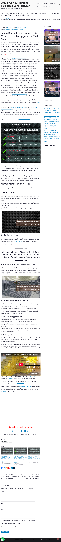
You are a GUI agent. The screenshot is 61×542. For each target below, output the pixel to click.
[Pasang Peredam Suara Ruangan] (52, 37)
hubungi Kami (4, 391)
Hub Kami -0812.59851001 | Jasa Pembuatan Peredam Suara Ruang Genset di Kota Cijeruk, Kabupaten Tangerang (31, 476)
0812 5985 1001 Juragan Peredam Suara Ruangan (15, 4)
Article (43, 6)
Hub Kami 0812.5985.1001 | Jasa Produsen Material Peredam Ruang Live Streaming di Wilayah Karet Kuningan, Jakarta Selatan (51, 118)
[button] (55, 3)
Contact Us (48, 6)
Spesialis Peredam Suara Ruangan (19, 94)
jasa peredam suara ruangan (19, 58)
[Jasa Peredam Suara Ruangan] (52, 72)
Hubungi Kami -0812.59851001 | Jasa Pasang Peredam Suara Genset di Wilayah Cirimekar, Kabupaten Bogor (10, 476)
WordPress (49, 539)
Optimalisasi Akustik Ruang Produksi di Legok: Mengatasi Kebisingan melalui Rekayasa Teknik (51, 126)
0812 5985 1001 (21, 431)
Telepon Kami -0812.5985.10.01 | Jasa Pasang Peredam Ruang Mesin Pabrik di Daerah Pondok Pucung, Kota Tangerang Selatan (6, 458)
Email (2, 509)
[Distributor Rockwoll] (52, 54)
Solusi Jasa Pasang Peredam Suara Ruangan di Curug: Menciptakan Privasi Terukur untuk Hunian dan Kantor (52, 139)
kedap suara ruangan (34, 376)
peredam (11, 378)
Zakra (44, 539)
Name (2, 503)
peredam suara (20, 383)
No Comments (20, 29)
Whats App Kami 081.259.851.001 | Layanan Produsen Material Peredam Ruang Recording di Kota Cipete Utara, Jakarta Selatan (52, 111)
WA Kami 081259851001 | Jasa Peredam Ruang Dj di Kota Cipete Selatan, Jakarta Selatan (51, 132)
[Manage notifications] (58, 539)
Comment (3, 491)
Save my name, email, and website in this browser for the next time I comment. (19, 520)
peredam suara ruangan (24, 119)
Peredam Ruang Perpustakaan (10, 29)
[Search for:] (52, 100)
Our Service (52, 3)
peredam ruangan (18, 241)
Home (38, 3)
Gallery (39, 6)
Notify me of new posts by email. (9, 526)
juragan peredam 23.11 (21, 27)
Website (2, 515)
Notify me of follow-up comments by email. (11, 523)
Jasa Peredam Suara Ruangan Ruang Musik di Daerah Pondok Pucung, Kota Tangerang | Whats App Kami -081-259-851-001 (34, 457)
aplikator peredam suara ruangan (18, 107)
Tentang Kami (44, 3)
